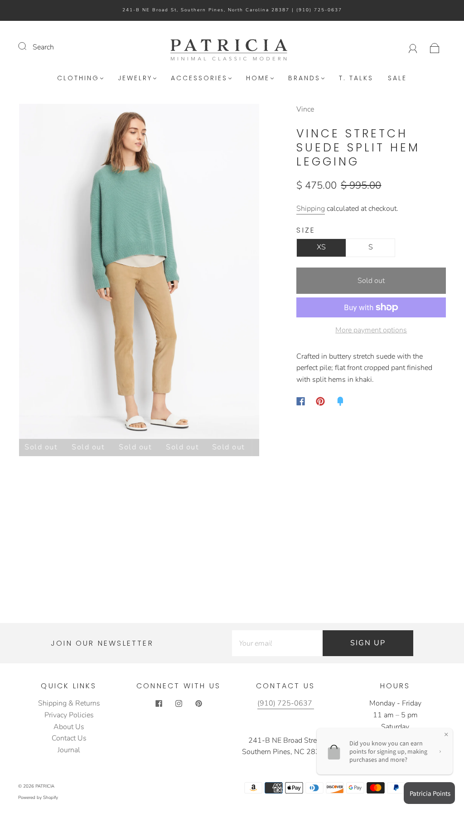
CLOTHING (78, 78)
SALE (397, 78)
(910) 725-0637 (319, 10)
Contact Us (69, 738)
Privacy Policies (69, 715)
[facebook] (159, 703)
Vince (305, 109)
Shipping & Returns (69, 703)
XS (321, 247)
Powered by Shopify (38, 797)
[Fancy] (340, 401)
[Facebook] (300, 401)
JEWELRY (135, 78)
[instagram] (178, 703)
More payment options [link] (371, 330)
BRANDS (304, 78)
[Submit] (28, 46)
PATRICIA (44, 786)
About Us (68, 727)
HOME (258, 78)
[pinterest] (198, 703)
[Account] (413, 47)
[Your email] (277, 643)
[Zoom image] (139, 273)
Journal (69, 750)
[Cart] (435, 47)
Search (43, 47)
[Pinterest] (320, 401)
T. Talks (356, 78)
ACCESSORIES (199, 78)
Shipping (310, 209)
